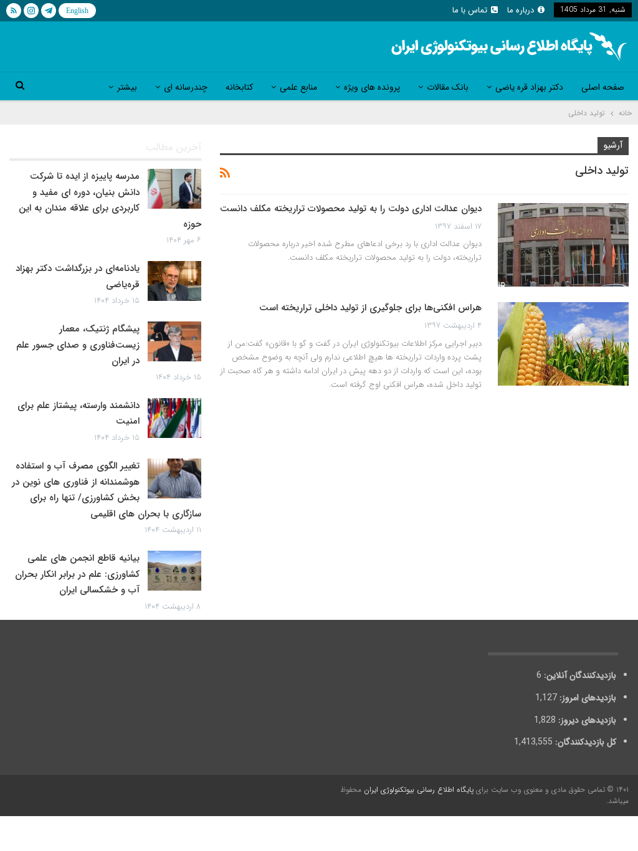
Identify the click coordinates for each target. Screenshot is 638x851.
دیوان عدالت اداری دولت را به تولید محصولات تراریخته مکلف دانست (351, 208)
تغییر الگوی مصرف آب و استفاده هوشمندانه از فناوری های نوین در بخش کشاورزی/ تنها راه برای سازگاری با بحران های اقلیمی (106, 490)
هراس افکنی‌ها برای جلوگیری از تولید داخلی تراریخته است (370, 307)
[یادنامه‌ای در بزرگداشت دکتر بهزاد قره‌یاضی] (174, 281)
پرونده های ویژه (372, 87)
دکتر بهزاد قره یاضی (529, 87)
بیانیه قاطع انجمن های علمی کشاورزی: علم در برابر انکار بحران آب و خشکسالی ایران (77, 574)
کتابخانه (239, 87)
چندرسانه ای (185, 87)
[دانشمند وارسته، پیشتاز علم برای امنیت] (174, 418)
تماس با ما (469, 10)
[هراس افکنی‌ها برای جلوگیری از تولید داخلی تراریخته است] (563, 344)
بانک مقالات (448, 87)
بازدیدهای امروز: (586, 698)
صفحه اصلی (602, 87)
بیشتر (127, 87)
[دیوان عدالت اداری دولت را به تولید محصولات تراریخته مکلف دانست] (563, 245)
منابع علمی (298, 87)
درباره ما (520, 10)
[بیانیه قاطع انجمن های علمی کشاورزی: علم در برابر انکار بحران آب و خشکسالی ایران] (174, 571)
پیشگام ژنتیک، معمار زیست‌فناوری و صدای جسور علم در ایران (78, 344)
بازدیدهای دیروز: (586, 720)
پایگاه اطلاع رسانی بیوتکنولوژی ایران (419, 790)
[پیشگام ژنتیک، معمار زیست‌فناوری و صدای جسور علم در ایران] (174, 341)
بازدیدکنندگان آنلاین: (578, 675)
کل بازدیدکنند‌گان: (584, 742)
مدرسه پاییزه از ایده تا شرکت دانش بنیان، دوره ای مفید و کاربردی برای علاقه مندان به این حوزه (110, 200)
